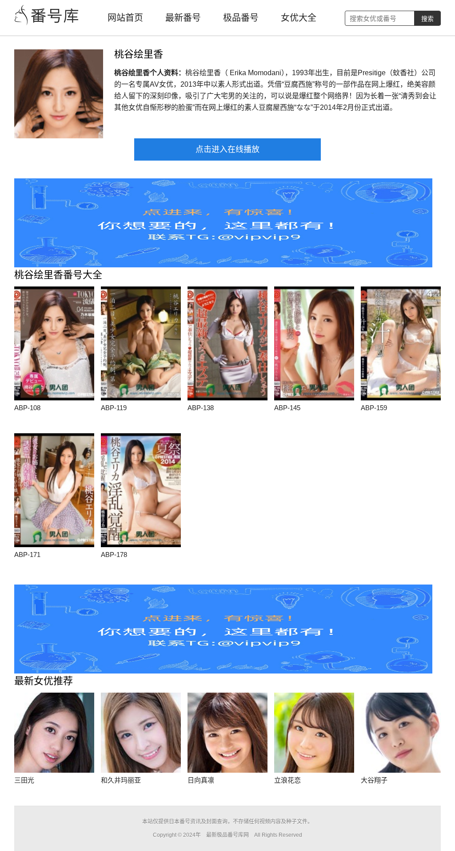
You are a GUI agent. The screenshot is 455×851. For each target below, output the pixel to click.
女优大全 (298, 18)
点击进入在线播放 (227, 149)
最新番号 (183, 18)
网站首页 (125, 18)
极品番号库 (47, 15)
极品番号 (241, 18)
